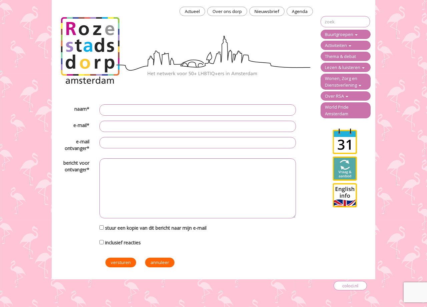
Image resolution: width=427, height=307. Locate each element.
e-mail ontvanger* (77, 144)
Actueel (192, 11)
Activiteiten (336, 45)
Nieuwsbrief (267, 11)
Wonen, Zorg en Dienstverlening (341, 81)
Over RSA (335, 96)
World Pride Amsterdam (337, 110)
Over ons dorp (227, 11)
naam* (81, 109)
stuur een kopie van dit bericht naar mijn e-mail (155, 228)
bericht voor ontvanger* (76, 166)
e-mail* (81, 125)
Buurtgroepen (339, 34)
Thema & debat (340, 56)
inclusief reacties (123, 242)
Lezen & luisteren (343, 67)
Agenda (300, 11)
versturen (121, 262)
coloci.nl (350, 286)
